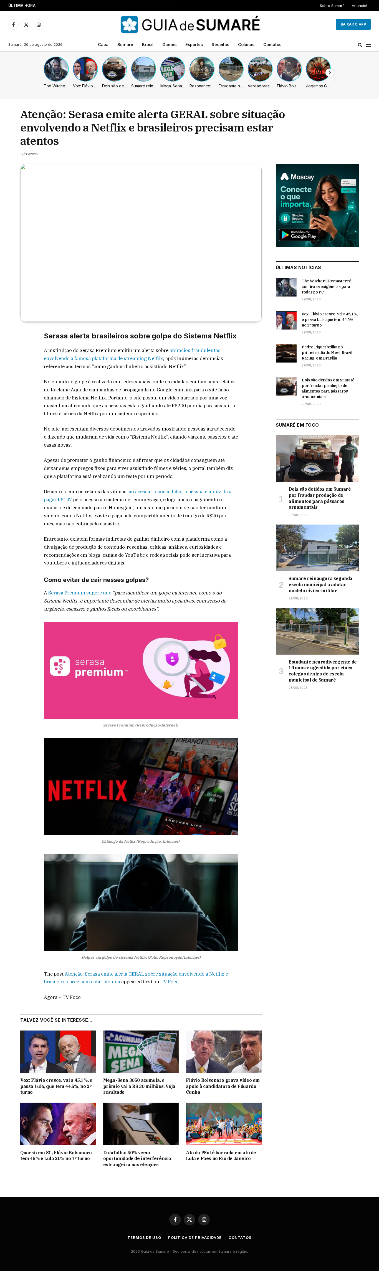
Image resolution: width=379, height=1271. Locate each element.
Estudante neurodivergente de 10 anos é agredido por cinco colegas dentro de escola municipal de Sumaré (323, 671)
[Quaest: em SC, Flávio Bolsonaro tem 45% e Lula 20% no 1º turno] (58, 1124)
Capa (103, 44)
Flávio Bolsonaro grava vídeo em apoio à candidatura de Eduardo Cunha (223, 1086)
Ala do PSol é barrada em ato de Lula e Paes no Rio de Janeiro (221, 1155)
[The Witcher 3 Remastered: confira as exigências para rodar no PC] (286, 287)
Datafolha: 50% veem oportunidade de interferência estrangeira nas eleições (137, 1159)
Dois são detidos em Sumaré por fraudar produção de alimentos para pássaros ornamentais (328, 388)
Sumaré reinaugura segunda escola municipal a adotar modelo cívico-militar (320, 584)
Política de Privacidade (195, 1237)
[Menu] (368, 45)
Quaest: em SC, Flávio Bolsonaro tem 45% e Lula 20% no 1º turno (56, 1155)
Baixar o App (353, 24)
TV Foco (169, 982)
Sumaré (125, 44)
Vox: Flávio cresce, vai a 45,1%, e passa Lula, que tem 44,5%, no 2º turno (110, 5)
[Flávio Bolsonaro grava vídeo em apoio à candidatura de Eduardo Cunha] (224, 1052)
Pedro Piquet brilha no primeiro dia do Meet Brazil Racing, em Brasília (327, 353)
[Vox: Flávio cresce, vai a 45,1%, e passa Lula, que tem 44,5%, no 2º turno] (58, 1052)
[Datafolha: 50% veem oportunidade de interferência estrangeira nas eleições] (141, 1124)
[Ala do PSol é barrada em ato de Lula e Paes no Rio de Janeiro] (224, 1124)
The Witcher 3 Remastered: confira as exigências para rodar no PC (327, 286)
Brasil (147, 44)
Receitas (220, 44)
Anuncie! (359, 5)
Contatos (272, 44)
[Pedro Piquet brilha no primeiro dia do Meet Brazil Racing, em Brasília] (286, 353)
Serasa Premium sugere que (79, 593)
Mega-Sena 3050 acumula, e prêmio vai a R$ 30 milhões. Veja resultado (139, 1086)
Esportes (194, 44)
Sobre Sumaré (332, 5)
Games (169, 44)
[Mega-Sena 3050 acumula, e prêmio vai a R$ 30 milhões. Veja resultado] (141, 1052)
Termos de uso (144, 1237)
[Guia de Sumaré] (189, 24)
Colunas (246, 44)
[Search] (360, 45)
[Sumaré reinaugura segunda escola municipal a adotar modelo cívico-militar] (317, 548)
